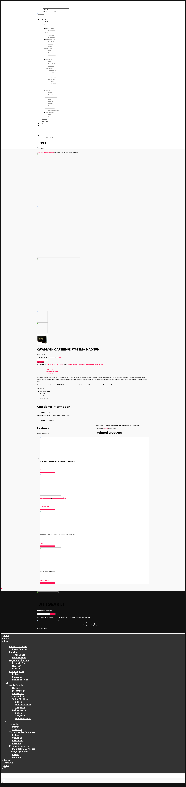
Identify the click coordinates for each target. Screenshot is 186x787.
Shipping (91, 623)
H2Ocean (50, 44)
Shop (43, 24)
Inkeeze (50, 46)
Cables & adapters (49, 28)
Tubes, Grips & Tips (49, 112)
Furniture (47, 33)
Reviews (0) (49, 373)
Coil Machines (51, 79)
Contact (44, 119)
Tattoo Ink (47, 90)
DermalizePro (51, 41)
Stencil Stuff (51, 66)
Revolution (50, 103)
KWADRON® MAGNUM (43, 357)
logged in (105, 428)
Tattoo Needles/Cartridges (51, 97)
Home (44, 19)
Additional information (52, 371)
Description (49, 369)
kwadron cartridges (83, 364)
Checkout (45, 121)
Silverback (50, 94)
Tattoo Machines (49, 68)
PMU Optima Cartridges (53, 110)
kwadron (75, 364)
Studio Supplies (48, 59)
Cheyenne (50, 52)
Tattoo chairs (51, 35)
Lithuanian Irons (52, 55)
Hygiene (50, 61)
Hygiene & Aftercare (50, 39)
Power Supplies (51, 30)
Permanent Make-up (50, 108)
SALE (43, 123)
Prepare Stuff (51, 64)
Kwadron (50, 105)
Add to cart (40, 362)
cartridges (69, 364)
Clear (59, 357)
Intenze (50, 92)
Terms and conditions (101, 623)
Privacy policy (83, 623)
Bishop (49, 50)
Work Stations (51, 37)
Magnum (91, 364)
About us (45, 22)
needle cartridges (99, 364)
